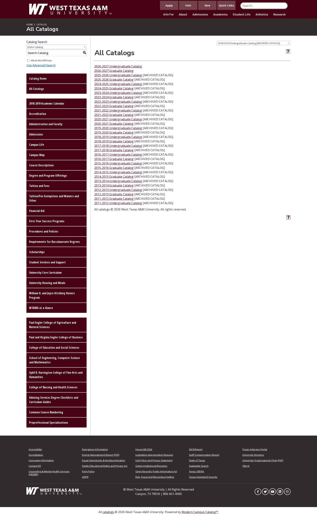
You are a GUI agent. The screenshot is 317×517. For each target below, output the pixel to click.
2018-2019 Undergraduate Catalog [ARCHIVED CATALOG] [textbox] (249, 43)
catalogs (108, 512)
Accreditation (37, 114)
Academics (220, 14)
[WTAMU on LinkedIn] (280, 491)
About (183, 14)
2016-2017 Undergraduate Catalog (118, 155)
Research (279, 14)
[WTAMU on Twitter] (265, 491)
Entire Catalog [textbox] (35, 47)
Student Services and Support (47, 262)
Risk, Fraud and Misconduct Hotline (154, 477)
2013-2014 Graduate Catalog (114, 185)
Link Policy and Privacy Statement (153, 460)
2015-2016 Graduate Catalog (114, 168)
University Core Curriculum (45, 273)
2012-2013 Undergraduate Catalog (118, 190)
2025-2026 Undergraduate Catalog (118, 75)
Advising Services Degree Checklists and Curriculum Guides (53, 400)
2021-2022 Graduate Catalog (114, 115)
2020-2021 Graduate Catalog (114, 124)
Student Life (241, 14)
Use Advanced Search (41, 65)
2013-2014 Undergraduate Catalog (118, 181)
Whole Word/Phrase (41, 60)
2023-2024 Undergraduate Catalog (118, 93)
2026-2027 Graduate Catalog (114, 71)
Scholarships (37, 252)
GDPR (85, 477)
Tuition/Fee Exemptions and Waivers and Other (54, 198)
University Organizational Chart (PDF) (262, 460)
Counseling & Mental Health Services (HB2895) (49, 473)
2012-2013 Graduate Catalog (114, 194)
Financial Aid (36, 211)
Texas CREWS (196, 471)
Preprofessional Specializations (48, 423)
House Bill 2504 (143, 449)
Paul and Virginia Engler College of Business (56, 337)
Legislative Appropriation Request (154, 455)
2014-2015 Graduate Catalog (114, 177)
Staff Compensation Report (204, 455)
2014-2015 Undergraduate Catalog (118, 172)
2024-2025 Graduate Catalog (114, 88)
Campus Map (37, 155)
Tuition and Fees (39, 186)
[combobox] (253, 43)
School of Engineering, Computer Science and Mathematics (54, 360)
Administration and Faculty (45, 124)
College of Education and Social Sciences (54, 348)
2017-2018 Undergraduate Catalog (118, 146)
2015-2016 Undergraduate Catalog (118, 163)
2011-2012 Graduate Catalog (114, 199)
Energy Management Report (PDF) (100, 455)
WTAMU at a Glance (41, 308)
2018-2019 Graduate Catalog (114, 141)
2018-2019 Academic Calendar (46, 103)
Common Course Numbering (46, 412)
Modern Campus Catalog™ (200, 512)
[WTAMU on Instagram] (287, 491)
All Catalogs (36, 89)
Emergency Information (95, 449)
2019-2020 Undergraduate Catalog (118, 128)
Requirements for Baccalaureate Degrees (54, 242)
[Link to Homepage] (53, 491)
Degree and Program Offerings (48, 175)
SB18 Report (196, 449)
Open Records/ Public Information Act (156, 471)
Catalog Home (38, 78)
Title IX (245, 466)
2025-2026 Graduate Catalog (114, 80)
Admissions (200, 14)
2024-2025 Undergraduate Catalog (118, 84)
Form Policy (88, 471)
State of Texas (197, 460)
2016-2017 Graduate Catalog (114, 159)
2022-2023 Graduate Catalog (114, 106)
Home (29, 24)
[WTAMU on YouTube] (272, 491)
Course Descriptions (41, 165)
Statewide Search (199, 466)
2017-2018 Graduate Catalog (114, 150)
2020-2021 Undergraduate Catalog (118, 119)
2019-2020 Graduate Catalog (114, 132)
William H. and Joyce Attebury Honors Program (52, 295)
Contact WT (35, 466)
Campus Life (36, 145)
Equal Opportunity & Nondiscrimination (103, 460)
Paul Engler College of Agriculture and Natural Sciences (52, 325)
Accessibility (35, 449)
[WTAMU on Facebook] (258, 491)
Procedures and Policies (43, 231)
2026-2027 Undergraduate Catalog (118, 66)
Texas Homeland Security (203, 477)
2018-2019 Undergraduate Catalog (118, 137)
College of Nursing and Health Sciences (53, 387)
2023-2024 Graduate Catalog (114, 97)
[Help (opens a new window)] (288, 51)
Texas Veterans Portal (254, 449)
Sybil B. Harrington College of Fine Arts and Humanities (56, 375)
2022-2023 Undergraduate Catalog (118, 102)
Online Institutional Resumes (151, 466)
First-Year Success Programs (46, 221)
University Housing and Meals (47, 283)
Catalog (42, 24)
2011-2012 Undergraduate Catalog (118, 203)
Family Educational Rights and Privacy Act (104, 466)
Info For (168, 14)
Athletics (262, 14)
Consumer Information (41, 460)
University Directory (253, 455)
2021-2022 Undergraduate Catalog (118, 110)
